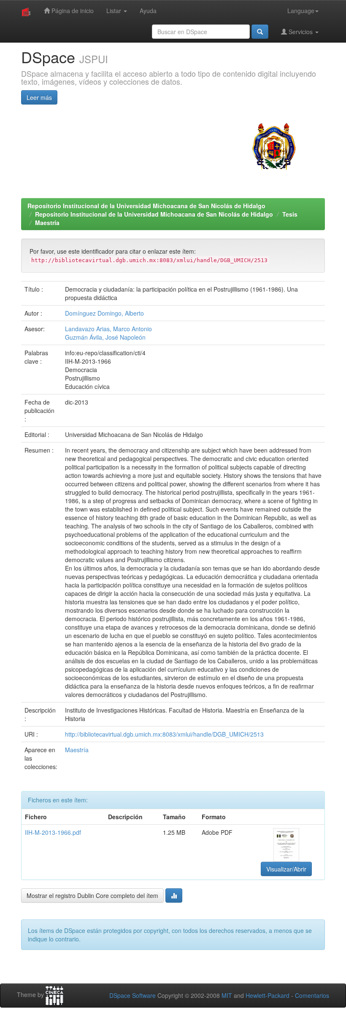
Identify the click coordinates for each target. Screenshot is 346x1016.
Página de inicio (72, 10)
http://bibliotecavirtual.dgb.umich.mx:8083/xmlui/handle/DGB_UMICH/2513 (164, 734)
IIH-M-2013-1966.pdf (53, 832)
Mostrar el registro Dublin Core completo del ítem (92, 895)
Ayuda (148, 10)
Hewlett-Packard (267, 995)
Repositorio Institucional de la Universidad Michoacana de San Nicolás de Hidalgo (146, 205)
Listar (114, 10)
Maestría (47, 222)
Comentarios (312, 995)
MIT (227, 995)
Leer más (39, 97)
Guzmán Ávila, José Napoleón (105, 337)
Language (300, 10)
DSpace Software (132, 995)
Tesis (289, 214)
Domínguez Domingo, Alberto (104, 313)
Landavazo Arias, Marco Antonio (108, 328)
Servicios (300, 31)
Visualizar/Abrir (286, 869)
